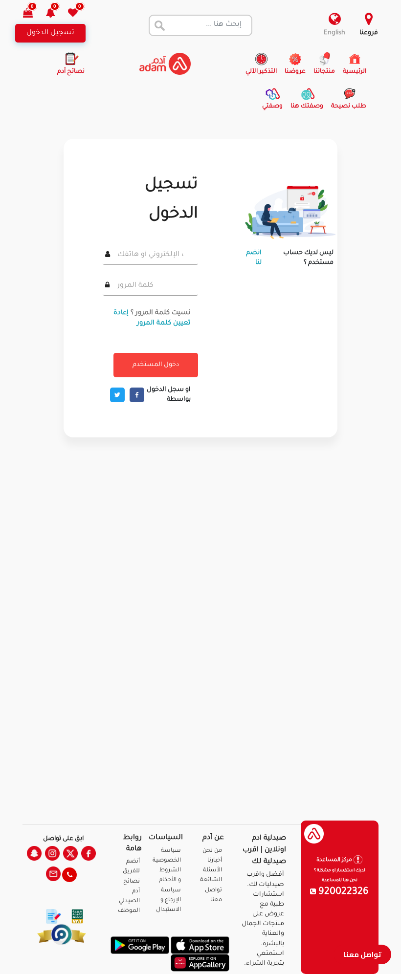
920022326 (342, 892)
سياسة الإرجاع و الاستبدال (168, 900)
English (334, 33)
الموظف (129, 911)
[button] (56, 14)
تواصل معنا (362, 954)
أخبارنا (214, 861)
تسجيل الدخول (50, 33)
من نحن (212, 851)
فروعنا (368, 33)
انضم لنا (254, 258)
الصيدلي (129, 901)
